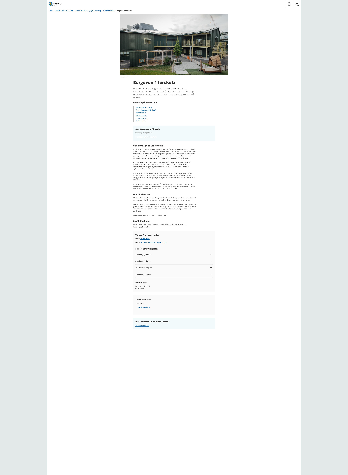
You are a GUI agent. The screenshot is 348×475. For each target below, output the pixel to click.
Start (50, 11)
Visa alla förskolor (142, 325)
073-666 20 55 (145, 239)
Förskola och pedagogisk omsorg (88, 11)
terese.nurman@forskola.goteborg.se (153, 242)
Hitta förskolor (108, 11)
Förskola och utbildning (64, 11)
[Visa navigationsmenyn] (297, 4)
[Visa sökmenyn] (289, 4)
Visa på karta (145, 307)
